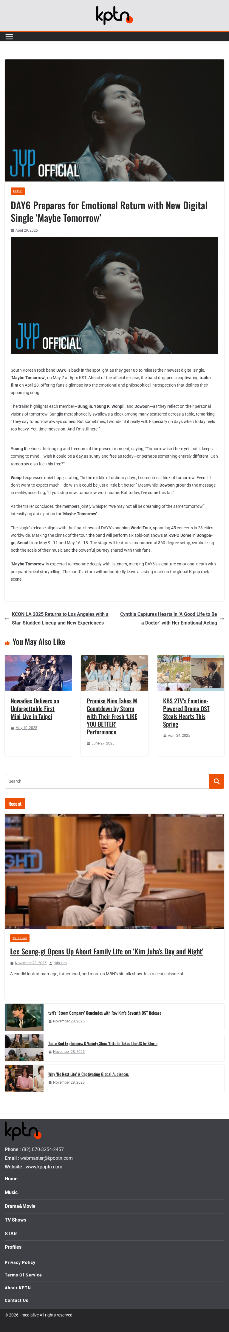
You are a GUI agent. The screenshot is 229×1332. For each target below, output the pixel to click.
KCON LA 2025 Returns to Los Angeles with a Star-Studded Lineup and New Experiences (60, 618)
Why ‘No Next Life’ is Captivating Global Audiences (88, 1074)
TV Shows (20, 938)
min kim (60, 963)
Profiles (13, 1247)
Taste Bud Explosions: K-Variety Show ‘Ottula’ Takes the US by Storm (102, 1043)
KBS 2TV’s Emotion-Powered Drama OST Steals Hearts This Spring (186, 712)
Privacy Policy (20, 1262)
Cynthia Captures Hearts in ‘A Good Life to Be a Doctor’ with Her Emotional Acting (168, 618)
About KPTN (18, 1287)
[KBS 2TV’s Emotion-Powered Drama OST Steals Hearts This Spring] (190, 659)
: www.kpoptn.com (42, 1167)
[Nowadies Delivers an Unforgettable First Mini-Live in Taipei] (38, 659)
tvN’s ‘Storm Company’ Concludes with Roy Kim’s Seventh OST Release (104, 1013)
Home (11, 1179)
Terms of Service (23, 1275)
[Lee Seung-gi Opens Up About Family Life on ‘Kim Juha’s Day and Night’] (114, 871)
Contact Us (16, 1300)
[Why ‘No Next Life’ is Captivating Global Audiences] (24, 1078)
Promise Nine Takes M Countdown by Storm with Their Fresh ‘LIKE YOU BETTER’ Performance (112, 716)
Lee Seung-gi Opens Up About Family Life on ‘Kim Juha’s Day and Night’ (106, 951)
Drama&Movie (20, 1206)
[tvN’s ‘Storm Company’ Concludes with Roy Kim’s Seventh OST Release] (24, 1017)
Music (17, 191)
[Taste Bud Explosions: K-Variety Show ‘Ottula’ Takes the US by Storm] (24, 1047)
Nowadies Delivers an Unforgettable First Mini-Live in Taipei (35, 708)
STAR (11, 1233)
